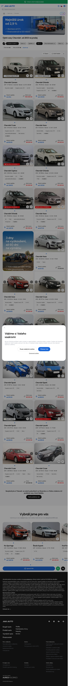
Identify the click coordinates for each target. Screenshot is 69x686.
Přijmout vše (44, 349)
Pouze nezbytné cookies (27, 349)
